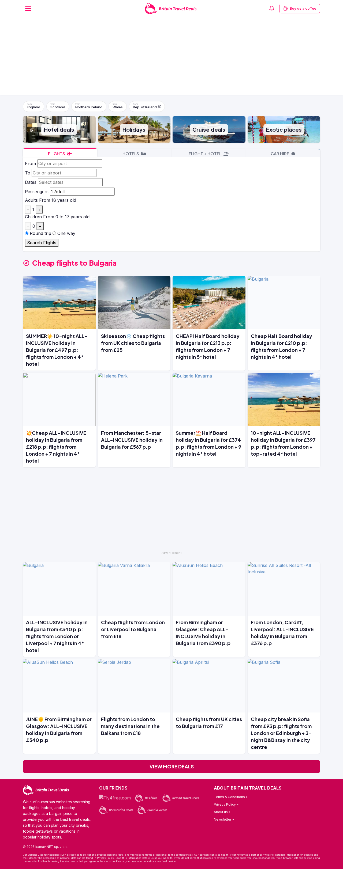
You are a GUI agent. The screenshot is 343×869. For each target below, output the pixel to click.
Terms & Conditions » (231, 797)
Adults (31, 200)
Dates (30, 182)
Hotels (131, 153)
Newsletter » (224, 819)
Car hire (280, 153)
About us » (222, 812)
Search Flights (41, 242)
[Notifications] (271, 8)
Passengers (37, 191)
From (30, 163)
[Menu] (28, 8)
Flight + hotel (205, 153)
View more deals (172, 766)
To (27, 173)
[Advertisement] (171, 57)
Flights (57, 153)
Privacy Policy (105, 857)
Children (33, 216)
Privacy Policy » (226, 804)
